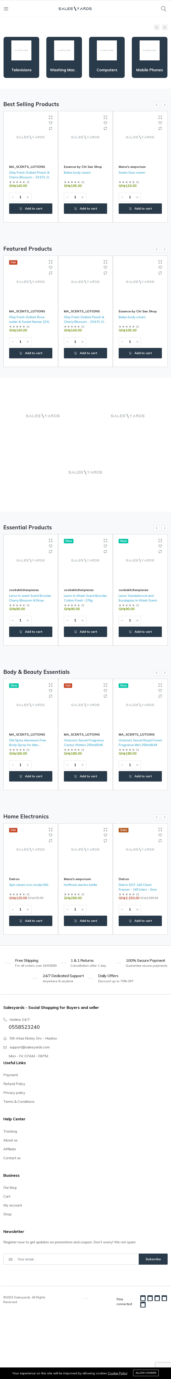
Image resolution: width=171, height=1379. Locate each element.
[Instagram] (157, 1298)
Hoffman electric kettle (37, 885)
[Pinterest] (164, 1298)
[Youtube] (143, 1305)
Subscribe (153, 1259)
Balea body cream (77, 173)
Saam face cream (132, 173)
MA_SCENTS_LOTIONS (27, 167)
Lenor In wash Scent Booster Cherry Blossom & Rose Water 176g (30, 600)
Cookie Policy (117, 1373)
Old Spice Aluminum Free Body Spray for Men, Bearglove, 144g (27, 745)
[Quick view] (50, 117)
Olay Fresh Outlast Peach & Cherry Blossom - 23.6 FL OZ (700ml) (30, 177)
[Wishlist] (50, 123)
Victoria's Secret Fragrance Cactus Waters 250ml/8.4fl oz (84, 745)
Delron (81, 879)
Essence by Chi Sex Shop (83, 167)
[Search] (164, 9)
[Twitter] (150, 1298)
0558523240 (24, 1027)
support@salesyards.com (30, 1047)
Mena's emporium (132, 167)
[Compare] (50, 128)
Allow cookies (146, 1372)
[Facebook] (143, 1298)
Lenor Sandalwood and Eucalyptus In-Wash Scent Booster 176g (138, 600)
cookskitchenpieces (24, 590)
